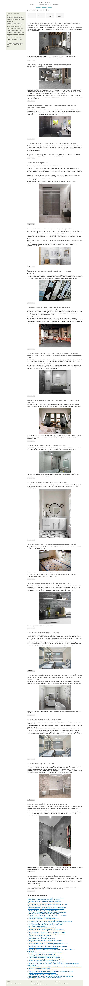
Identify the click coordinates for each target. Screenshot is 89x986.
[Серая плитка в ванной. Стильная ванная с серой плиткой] (55, 841)
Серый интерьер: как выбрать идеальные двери (39, 906)
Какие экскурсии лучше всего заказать (38, 926)
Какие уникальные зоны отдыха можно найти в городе (42, 917)
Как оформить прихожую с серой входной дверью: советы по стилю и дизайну (47, 907)
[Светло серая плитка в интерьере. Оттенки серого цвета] (55, 462)
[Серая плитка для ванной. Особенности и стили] (55, 746)
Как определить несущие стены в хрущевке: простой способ (43, 945)
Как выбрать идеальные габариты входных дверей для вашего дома (45, 924)
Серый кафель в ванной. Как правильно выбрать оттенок (47, 483)
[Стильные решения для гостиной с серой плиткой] (55, 203)
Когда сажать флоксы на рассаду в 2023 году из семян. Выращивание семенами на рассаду (51, 976)
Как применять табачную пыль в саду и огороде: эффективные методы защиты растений (50, 921)
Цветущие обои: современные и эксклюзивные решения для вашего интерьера (48, 946)
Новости (44, 7)
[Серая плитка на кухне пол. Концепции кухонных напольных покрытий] (55, 560)
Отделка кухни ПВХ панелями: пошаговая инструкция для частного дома (45, 898)
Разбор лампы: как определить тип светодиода (40, 935)
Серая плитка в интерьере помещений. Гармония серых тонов (49, 583)
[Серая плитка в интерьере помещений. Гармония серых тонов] (55, 608)
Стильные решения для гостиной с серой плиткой (44, 166)
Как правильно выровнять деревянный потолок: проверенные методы (46, 952)
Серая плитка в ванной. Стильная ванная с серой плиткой (47, 804)
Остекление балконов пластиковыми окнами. (39, 968)
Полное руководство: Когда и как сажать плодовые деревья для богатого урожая (47, 904)
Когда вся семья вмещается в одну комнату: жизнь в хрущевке (44, 913)
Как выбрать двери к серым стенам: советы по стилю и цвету (42, 910)
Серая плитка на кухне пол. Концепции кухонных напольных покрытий (51, 544)
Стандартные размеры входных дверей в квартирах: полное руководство (46, 923)
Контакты (32, 981)
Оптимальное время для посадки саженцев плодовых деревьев (43, 902)
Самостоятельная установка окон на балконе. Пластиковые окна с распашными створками (51, 971)
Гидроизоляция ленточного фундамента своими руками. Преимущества (46, 959)
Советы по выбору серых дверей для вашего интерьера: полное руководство (47, 912)
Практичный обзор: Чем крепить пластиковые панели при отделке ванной (46, 934)
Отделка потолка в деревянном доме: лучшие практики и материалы (45, 957)
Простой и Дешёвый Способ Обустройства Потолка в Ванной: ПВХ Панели (47, 932)
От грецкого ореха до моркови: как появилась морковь (42, 954)
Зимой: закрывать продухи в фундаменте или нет (41, 941)
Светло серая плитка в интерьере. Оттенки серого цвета (46, 445)
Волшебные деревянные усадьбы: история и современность (43, 948)
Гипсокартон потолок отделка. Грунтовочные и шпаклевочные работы (14, 39)
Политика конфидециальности (36, 983)
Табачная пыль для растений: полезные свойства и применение (44, 920)
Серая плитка (31, 15)
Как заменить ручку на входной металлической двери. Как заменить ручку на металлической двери (15, 25)
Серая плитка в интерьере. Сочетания (40, 764)
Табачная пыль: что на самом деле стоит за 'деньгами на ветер (44, 918)
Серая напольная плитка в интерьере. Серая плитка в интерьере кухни (52, 143)
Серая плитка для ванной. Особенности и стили (44, 719)
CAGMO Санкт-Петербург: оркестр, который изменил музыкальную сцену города (48, 943)
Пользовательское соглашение (40, 981)
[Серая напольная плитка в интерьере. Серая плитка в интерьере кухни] (55, 152)
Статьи (50, 7)
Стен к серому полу (50, 15)
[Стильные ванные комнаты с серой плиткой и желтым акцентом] (55, 290)
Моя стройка (44, 2)
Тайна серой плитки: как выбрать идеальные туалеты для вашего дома (15, 45)
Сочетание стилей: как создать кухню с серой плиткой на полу (48, 307)
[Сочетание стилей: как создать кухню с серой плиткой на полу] (55, 335)
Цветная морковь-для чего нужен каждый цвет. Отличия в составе (45, 977)
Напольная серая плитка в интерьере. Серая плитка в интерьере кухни (51, 876)
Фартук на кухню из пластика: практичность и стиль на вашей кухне (44, 899)
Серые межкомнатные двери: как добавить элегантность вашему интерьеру (46, 909)
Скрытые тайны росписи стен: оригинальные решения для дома (44, 956)
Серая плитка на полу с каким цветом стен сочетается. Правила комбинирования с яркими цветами (49, 66)
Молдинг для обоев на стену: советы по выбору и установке (43, 974)
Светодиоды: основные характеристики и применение (42, 938)
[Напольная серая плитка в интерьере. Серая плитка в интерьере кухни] (55, 885)
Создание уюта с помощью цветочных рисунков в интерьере (43, 960)
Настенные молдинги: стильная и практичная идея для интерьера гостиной (47, 962)
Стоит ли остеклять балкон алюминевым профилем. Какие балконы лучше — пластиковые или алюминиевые (55, 966)
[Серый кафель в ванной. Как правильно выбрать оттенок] (55, 513)
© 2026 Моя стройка (10, 981)
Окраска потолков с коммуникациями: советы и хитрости (42, 927)
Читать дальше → (31, 60)
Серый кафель (59, 15)
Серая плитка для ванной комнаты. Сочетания (43, 633)
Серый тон (40, 15)
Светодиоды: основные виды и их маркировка (40, 937)
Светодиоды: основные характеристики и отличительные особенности (46, 940)
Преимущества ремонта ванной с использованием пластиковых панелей (46, 929)
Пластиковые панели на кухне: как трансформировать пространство (44, 901)
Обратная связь (57, 981)
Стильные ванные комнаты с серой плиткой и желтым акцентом (49, 271)
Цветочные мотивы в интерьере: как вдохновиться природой (43, 970)
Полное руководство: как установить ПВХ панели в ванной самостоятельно (47, 931)
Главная (38, 7)
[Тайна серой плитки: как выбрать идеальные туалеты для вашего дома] (55, 256)
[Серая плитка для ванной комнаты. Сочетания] (55, 658)
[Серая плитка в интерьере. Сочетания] (55, 786)
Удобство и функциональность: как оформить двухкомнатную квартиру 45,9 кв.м (15, 34)
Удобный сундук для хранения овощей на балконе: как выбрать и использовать (48, 915)
